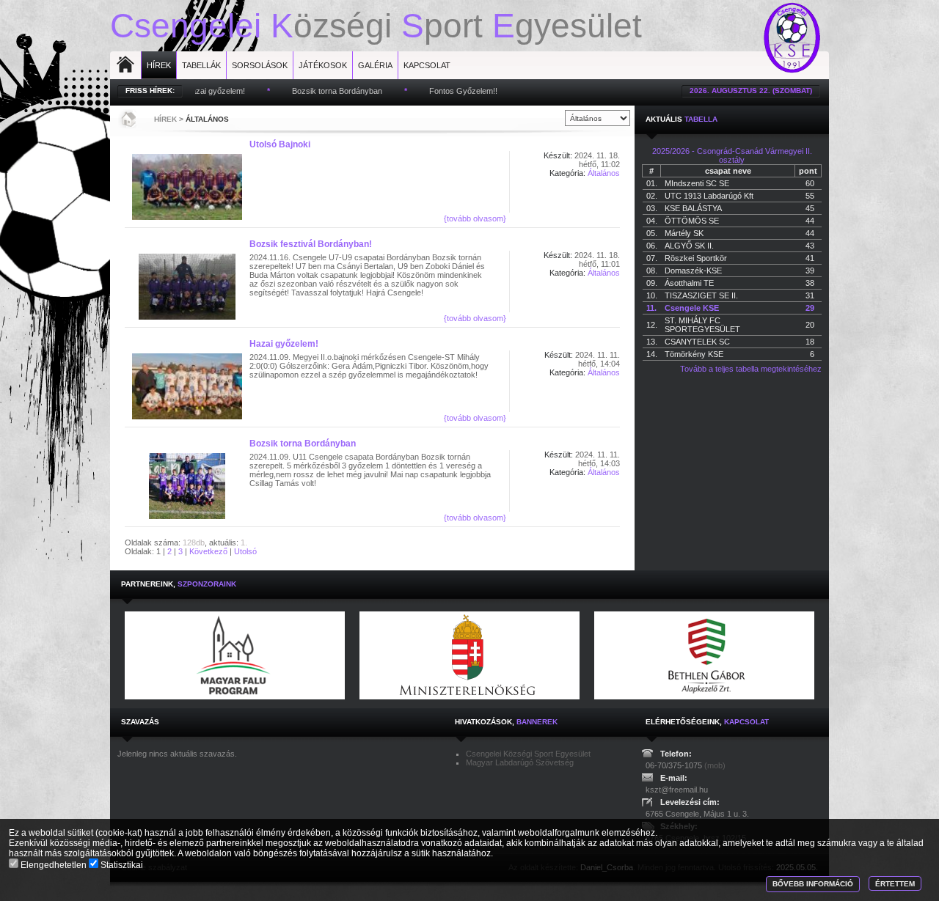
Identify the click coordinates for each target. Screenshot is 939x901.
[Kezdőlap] (126, 118)
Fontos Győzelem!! (441, 91)
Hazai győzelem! (283, 344)
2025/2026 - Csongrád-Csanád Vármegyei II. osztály (732, 155)
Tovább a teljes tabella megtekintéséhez (751, 368)
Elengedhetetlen (53, 865)
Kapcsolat (426, 65)
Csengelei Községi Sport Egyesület (528, 753)
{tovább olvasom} (475, 218)
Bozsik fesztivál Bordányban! (310, 244)
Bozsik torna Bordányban (315, 91)
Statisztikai (120, 865)
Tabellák (201, 65)
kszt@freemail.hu (677, 789)
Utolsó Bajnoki (279, 144)
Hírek (159, 65)
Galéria (375, 65)
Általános (207, 119)
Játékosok (323, 65)
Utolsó (245, 551)
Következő (208, 551)
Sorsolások (260, 65)
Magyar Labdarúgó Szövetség (520, 762)
